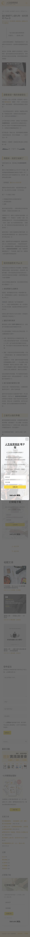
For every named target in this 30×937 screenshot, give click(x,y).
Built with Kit (15, 495)
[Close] (27, 439)
